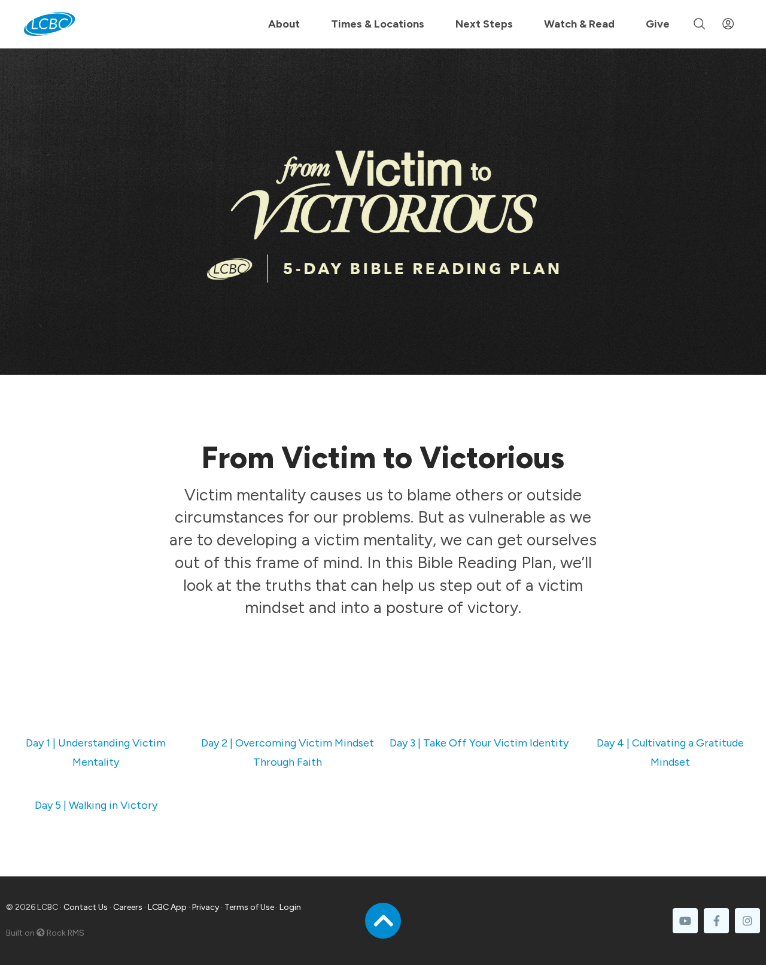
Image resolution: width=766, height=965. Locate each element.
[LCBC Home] (49, 24)
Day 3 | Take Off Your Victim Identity (479, 742)
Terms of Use (249, 907)
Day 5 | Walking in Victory (96, 805)
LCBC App (167, 907)
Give (658, 24)
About (284, 24)
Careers (127, 907)
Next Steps (484, 24)
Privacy (205, 907)
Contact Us (85, 907)
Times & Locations (377, 24)
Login (290, 907)
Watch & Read (579, 24)
